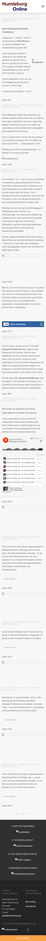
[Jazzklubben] (23, 831)
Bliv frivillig (30, 901)
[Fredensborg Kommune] (23, 873)
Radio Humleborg (7, 496)
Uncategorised (9, 20)
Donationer (31, 906)
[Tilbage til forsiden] (14, 6)
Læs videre (10, 579)
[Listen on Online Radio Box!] (41, 324)
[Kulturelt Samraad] (23, 845)
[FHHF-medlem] (23, 859)
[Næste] (29, 813)
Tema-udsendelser (18, 496)
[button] (43, 6)
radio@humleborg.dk (11, 915)
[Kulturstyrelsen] (10, 929)
